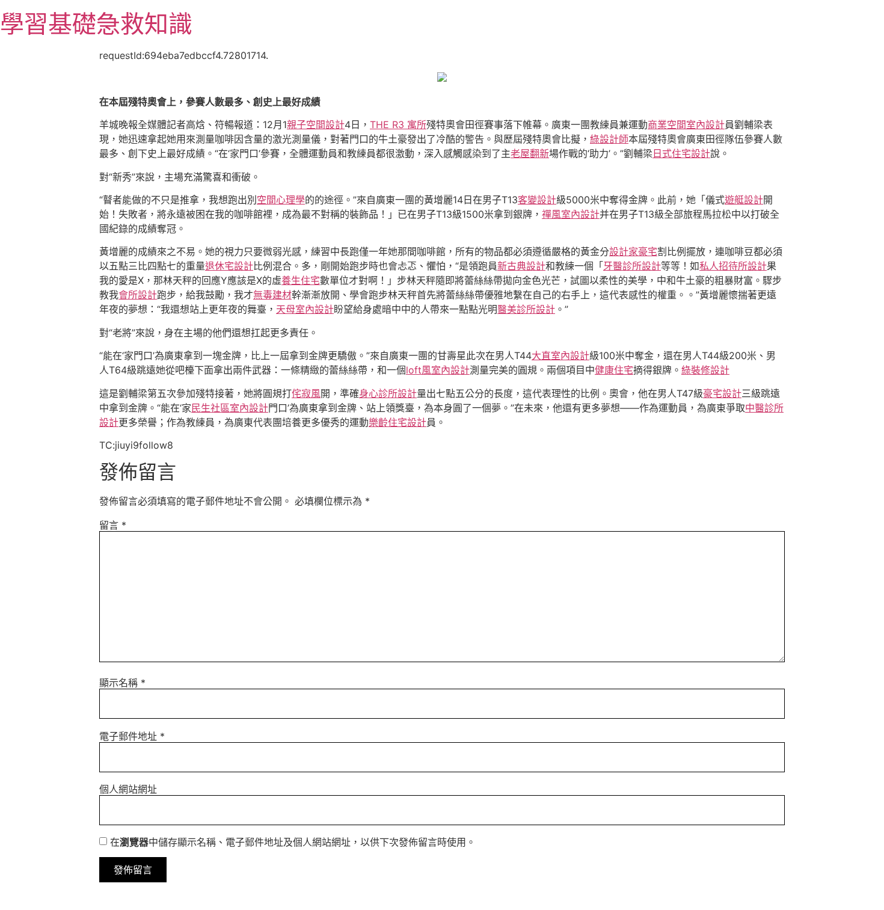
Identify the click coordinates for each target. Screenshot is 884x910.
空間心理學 (281, 200)
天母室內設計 (305, 309)
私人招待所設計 (733, 266)
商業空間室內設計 (686, 124)
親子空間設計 (316, 124)
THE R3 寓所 (398, 124)
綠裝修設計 (705, 370)
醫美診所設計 (526, 309)
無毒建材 (272, 295)
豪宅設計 (722, 393)
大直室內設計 (560, 355)
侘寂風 (306, 393)
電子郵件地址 (132, 736)
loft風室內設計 (438, 370)
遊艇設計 (744, 200)
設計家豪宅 (633, 251)
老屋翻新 (530, 153)
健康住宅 (614, 370)
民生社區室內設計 (229, 408)
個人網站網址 (128, 789)
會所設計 (137, 295)
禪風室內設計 (571, 214)
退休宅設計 (229, 266)
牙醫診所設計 (632, 266)
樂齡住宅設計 (397, 422)
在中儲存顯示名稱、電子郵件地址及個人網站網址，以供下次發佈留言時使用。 (293, 842)
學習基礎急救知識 (96, 23)
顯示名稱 (122, 682)
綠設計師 (609, 139)
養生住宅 (300, 280)
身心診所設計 (388, 393)
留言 (112, 525)
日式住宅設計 (681, 153)
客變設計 (537, 200)
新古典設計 (521, 266)
